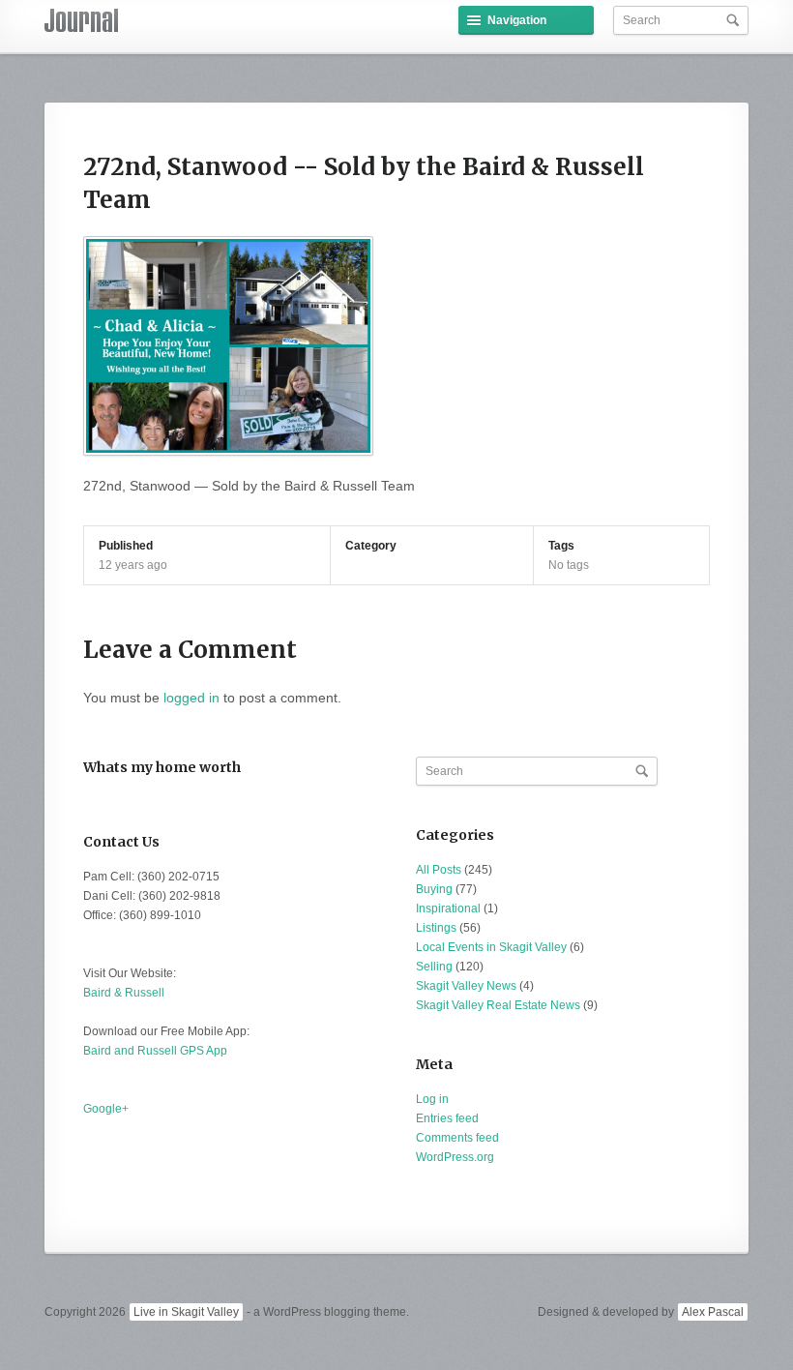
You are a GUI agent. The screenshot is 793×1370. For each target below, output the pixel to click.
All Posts (438, 870)
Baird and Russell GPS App (155, 1050)
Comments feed (457, 1138)
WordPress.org (455, 1157)
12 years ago (133, 565)
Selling (434, 966)
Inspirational (448, 908)
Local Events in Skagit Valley (491, 947)
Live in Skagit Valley (186, 1312)
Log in (432, 1099)
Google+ (106, 1109)
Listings (436, 928)
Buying (434, 889)
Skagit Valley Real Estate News (498, 1005)
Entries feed (447, 1118)
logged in (191, 697)
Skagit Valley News (466, 986)
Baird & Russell (123, 992)
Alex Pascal (713, 1312)
